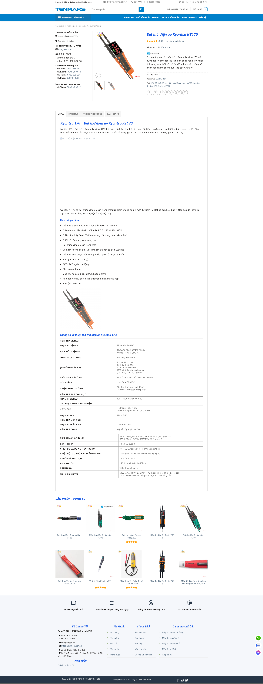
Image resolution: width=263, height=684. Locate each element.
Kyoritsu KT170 (164, 86)
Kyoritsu (165, 47)
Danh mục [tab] (73, 114)
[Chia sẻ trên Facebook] (149, 92)
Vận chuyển (140, 649)
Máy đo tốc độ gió (170, 638)
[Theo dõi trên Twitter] (195, 2)
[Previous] (98, 55)
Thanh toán (140, 632)
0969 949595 (73, 78)
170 (152, 83)
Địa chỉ (113, 643)
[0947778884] (258, 638)
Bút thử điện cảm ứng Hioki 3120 (69, 536)
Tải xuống (114, 638)
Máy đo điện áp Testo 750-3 (162, 582)
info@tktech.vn (65, 49)
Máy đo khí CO (169, 649)
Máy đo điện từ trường (172, 632)
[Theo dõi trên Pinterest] (198, 2)
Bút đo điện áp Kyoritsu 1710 (193, 536)
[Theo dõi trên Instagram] (193, 2)
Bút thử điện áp (161, 83)
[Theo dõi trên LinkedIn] (201, 2)
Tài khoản (114, 649)
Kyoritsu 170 (152, 86)
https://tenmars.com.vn (71, 646)
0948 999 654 (74, 72)
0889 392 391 (73, 75)
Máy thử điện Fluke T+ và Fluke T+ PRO (131, 582)
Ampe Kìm (167, 655)
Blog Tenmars (189, 17)
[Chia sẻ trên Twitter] (155, 92)
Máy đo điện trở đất (171, 643)
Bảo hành (139, 638)
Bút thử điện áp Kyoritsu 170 (180, 83)
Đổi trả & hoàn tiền (143, 655)
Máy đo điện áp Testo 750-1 (162, 536)
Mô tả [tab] (61, 114)
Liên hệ (202, 17)
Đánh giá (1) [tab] (113, 114)
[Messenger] (258, 652)
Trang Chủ (128, 17)
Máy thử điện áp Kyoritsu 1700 (100, 536)
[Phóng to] (98, 75)
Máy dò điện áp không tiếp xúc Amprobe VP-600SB (193, 582)
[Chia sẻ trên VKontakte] (173, 92)
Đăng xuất (115, 655)
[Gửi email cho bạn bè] (161, 92)
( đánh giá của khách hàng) (171, 41)
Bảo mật (139, 643)
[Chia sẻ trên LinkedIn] (179, 92)
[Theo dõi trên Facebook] (190, 2)
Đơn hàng (114, 632)
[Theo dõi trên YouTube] (203, 2)
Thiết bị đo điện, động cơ (77, 26)
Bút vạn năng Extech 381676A (131, 536)
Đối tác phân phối (66, 665)
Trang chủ (59, 26)
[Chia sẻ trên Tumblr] (185, 92)
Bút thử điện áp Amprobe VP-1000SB (69, 582)
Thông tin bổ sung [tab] (92, 114)
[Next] (138, 55)
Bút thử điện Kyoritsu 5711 (100, 581)
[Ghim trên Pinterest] (167, 92)
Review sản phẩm (171, 17)
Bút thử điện (95, 26)
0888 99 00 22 (74, 87)
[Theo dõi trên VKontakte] (206, 2)
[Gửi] (141, 9)
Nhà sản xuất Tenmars (147, 17)
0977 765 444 (74, 68)
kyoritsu (196, 83)
